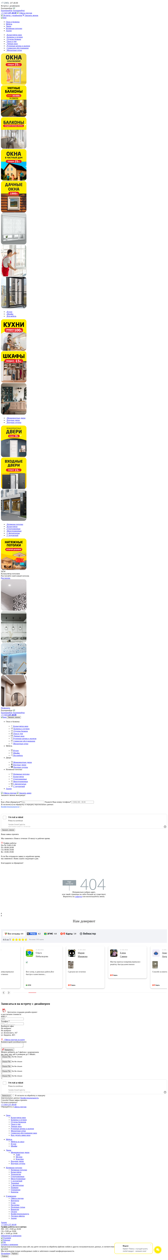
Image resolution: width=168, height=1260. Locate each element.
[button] (4, 993)
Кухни (9, 312)
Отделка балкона (14, 39)
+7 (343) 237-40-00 (8, 1104)
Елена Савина (101, 955)
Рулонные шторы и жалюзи (18, 46)
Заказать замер (25, 793)
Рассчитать (5, 578)
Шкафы (10, 314)
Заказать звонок (31, 15)
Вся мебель (11, 316)
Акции (9, 31)
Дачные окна (12, 44)
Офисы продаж (25, 13)
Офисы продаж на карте (14, 1040)
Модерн (19, 1157)
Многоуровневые (14, 531)
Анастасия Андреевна (145, 955)
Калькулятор (12, 526)
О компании (11, 1196)
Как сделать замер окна (20, 1135)
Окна (8, 1115)
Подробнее (5, 1253)
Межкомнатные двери (16, 418)
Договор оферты (18, 1216)
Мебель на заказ (17, 1142)
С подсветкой (12, 535)
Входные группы (14, 422)
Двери (8, 26)
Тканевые (15, 1183)
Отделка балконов (18, 1122)
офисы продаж (20, 1107)
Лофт (18, 1155)
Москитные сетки (14, 50)
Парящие (14, 1187)
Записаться (6, 1096)
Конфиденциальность (10, 807)
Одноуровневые (13, 529)
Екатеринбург (7, 10)
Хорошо (14, 1253)
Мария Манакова (60, 955)
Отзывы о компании (9, 1244)
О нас (13, 1203)
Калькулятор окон (14, 35)
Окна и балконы (13, 22)
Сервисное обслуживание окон (24, 1133)
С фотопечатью (13, 533)
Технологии (16, 1174)
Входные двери (13, 420)
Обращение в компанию (11, 1236)
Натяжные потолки (14, 28)
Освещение (15, 1190)
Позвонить (5, 708)
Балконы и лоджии (15, 37)
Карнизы (14, 1192)
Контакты (15, 1200)
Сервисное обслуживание (18, 48)
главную (78, 896)
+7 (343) (8, 13)
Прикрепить (8, 1050)
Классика (20, 1159)
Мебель (9, 24)
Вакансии (15, 1209)
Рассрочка (15, 1205)
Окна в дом (11, 41)
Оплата (14, 1212)
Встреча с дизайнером (10, 6)
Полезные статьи (18, 1207)
